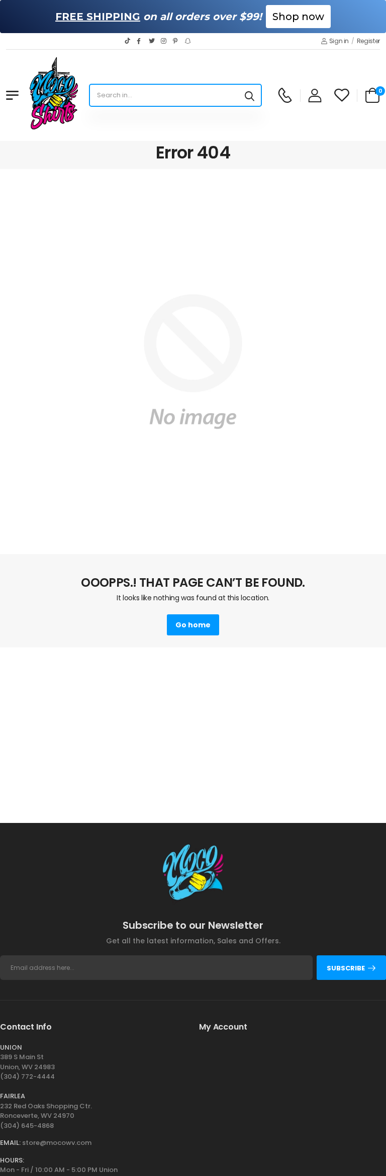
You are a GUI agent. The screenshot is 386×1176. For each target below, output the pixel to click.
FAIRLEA (12, 1096)
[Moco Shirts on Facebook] (140, 41)
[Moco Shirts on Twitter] (152, 41)
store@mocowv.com (56, 1142)
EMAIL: (10, 1142)
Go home (193, 625)
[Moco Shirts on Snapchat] (188, 41)
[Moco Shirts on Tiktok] (128, 41)
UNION (11, 1047)
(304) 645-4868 (27, 1125)
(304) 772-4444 (27, 1076)
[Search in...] (249, 95)
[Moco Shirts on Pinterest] (176, 41)
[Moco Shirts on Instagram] (164, 41)
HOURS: (12, 1160)
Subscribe (346, 968)
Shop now (298, 17)
